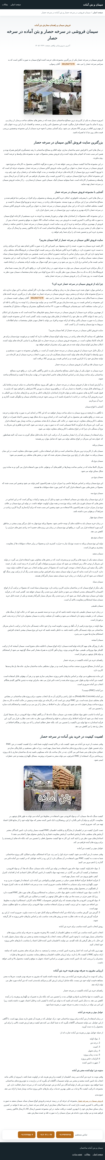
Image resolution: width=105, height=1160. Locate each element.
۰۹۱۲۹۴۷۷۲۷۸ (65, 1135)
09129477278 (68, 64)
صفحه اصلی (15, 4)
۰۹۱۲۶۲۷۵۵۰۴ (26, 1135)
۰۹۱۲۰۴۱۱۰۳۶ (45, 1135)
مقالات (5, 4)
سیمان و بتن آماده (93, 4)
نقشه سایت (77, 1154)
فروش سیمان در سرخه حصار (90, 1101)
